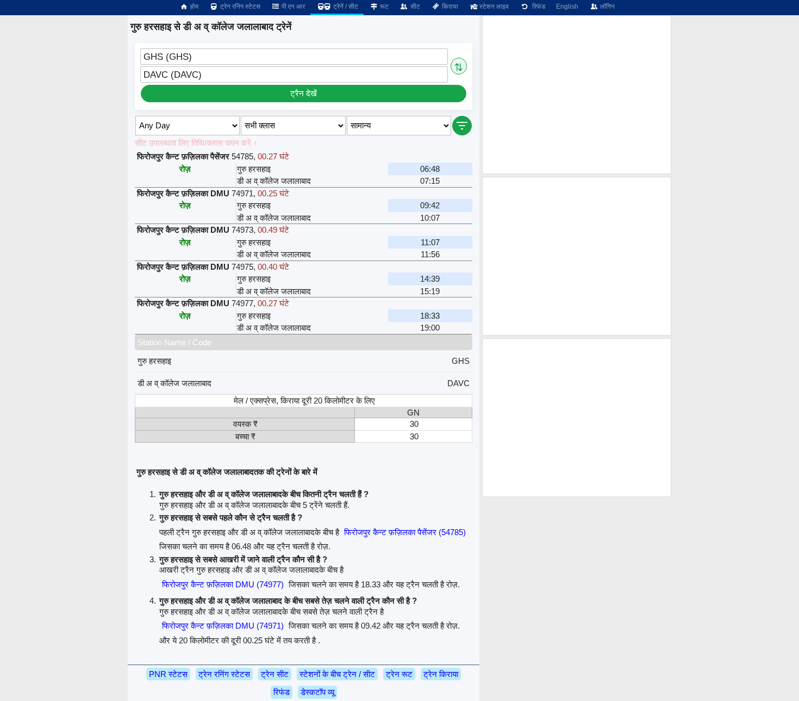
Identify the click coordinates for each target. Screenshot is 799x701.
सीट (414, 6)
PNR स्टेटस (168, 674)
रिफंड (537, 6)
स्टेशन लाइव (493, 6)
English (567, 6)
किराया (449, 6)
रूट (383, 6)
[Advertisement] (576, 94)
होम (193, 6)
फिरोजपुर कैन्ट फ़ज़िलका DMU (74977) (223, 584)
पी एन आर (292, 6)
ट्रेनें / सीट (345, 6)
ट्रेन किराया (440, 674)
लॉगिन (606, 6)
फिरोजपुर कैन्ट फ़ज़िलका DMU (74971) (223, 625)
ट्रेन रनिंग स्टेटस (239, 6)
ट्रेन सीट (275, 674)
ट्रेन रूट (399, 674)
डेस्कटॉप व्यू (317, 692)
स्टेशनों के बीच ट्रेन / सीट (337, 674)
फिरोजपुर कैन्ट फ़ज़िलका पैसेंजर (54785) (405, 532)
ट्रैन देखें (303, 93)
